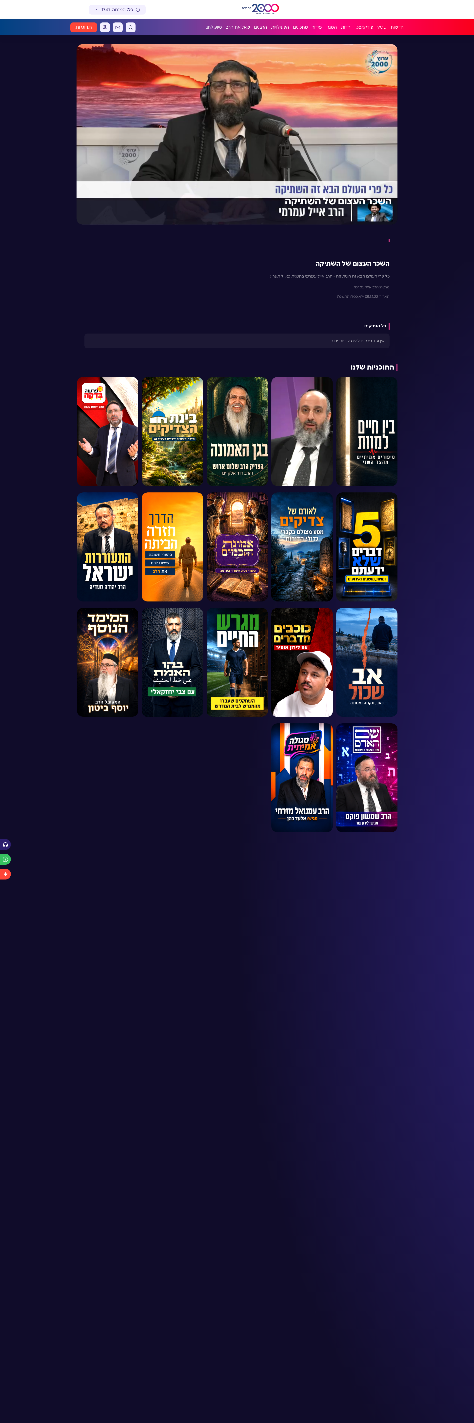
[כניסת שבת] (105, 27)
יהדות (346, 27)
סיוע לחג (214, 27)
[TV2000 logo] (270, 10)
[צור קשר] (118, 27)
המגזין (331, 27)
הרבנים (260, 27)
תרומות (83, 27)
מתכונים (300, 27)
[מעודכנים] (5, 874)
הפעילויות (280, 27)
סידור (317, 27)
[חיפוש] (131, 27)
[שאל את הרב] (5, 859)
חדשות (397, 27)
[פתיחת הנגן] (5, 844)
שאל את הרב (238, 27)
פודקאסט (364, 27)
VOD (382, 27)
